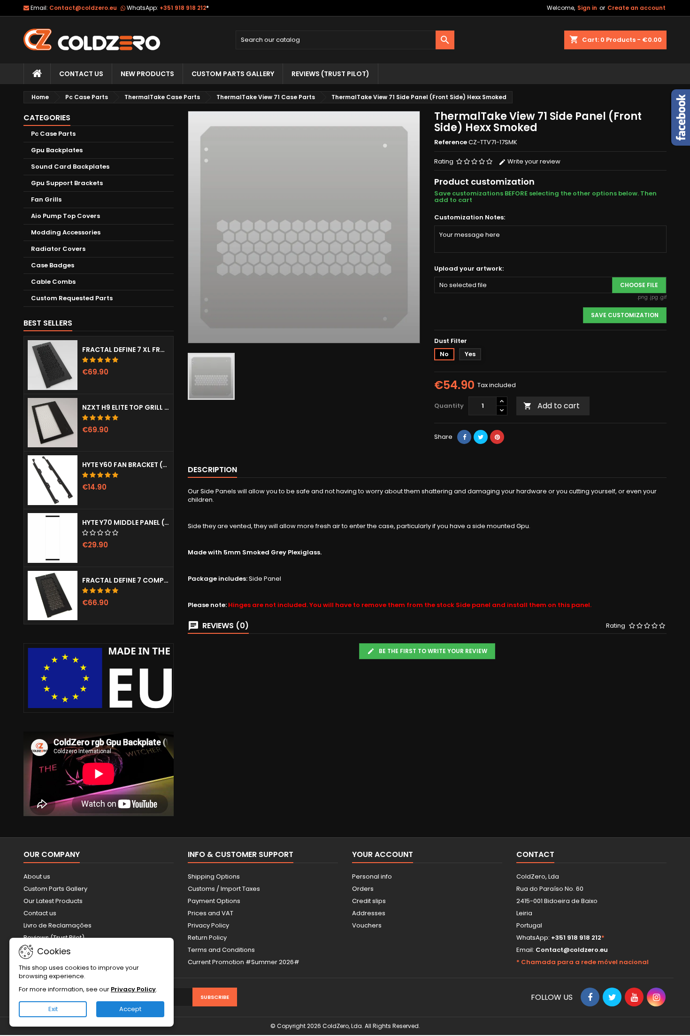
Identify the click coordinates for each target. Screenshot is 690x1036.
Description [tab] (212, 469)
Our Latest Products (53, 900)
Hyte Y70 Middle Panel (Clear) (125, 522)
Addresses (368, 913)
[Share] (464, 437)
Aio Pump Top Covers (65, 215)
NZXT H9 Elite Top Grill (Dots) (125, 407)
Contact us (39, 913)
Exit (53, 1009)
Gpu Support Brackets (67, 183)
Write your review (533, 161)
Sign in (587, 8)
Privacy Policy (208, 925)
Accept (130, 1009)
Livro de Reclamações (57, 925)
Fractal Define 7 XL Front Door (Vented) (125, 349)
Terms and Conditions (221, 949)
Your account (382, 854)
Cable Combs (53, 281)
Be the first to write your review (432, 651)
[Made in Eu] (98, 677)
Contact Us (81, 73)
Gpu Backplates (57, 150)
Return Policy (207, 937)
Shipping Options (214, 876)
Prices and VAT (210, 913)
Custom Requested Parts (72, 298)
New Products (147, 73)
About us (36, 876)
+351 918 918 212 (184, 8)
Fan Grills (46, 199)
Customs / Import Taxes (224, 888)
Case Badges (52, 265)
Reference (450, 142)
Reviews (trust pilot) (330, 73)
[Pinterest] (497, 437)
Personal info (372, 876)
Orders (363, 888)
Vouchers (367, 925)
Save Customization (625, 315)
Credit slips (369, 900)
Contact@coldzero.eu (83, 8)
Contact (535, 854)
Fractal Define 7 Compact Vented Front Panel (125, 580)
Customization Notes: (469, 217)
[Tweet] (481, 437)
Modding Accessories (65, 232)
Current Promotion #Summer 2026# (243, 962)
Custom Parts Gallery (233, 73)
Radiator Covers (58, 248)
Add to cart (551, 405)
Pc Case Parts (53, 133)
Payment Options (214, 900)
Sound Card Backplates (70, 166)
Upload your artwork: (469, 269)
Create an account (636, 8)
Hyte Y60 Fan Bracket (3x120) (125, 464)
